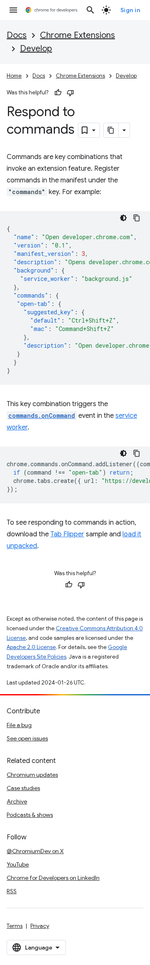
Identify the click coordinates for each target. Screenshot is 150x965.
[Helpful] (58, 92)
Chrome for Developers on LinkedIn (53, 878)
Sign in (130, 10)
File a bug (19, 725)
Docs (17, 35)
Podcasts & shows (30, 814)
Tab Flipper (67, 534)
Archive (17, 801)
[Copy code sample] (136, 218)
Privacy (39, 925)
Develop (36, 48)
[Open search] (90, 10)
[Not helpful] (70, 92)
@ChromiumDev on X (35, 851)
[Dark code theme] (123, 218)
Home (14, 75)
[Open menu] (13, 10)
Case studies (23, 788)
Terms (14, 925)
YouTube (18, 864)
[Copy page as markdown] (111, 130)
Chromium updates (32, 774)
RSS (12, 891)
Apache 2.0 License (31, 647)
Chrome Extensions (77, 35)
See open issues (27, 738)
